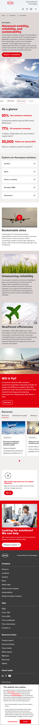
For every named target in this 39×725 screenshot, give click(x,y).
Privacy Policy (16, 693)
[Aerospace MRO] (19, 187)
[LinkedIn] (3, 676)
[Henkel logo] (10, 3)
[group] (19, 441)
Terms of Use (11, 692)
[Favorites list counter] (27, 9)
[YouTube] (9, 676)
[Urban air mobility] (19, 179)
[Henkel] (5, 555)
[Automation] (19, 195)
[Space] (19, 171)
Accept (25, 721)
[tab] (5, 416)
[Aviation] (19, 163)
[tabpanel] (19, 443)
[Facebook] (6, 676)
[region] (19, 704)
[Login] (23, 9)
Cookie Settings (12, 721)
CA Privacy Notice (16, 695)
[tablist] (19, 461)
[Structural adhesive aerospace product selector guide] (13, 438)
